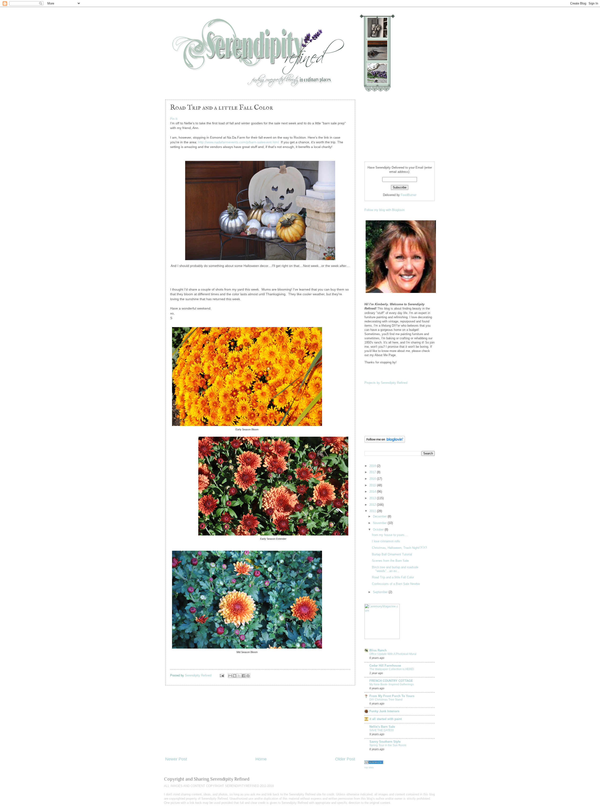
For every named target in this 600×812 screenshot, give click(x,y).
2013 (373, 498)
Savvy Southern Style (385, 741)
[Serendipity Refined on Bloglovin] (384, 441)
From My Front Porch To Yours (391, 696)
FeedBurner (408, 195)
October (379, 529)
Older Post (345, 759)
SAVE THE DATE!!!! (381, 730)
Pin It (173, 119)
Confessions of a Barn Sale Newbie (396, 584)
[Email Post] (221, 675)
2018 (373, 466)
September (381, 592)
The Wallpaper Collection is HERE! (391, 669)
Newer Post (176, 759)
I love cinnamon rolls (386, 541)
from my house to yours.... (390, 535)
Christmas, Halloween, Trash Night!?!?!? (399, 548)
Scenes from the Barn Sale (390, 560)
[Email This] (230, 675)
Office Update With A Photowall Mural (392, 654)
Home (261, 759)
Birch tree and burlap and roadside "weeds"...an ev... (395, 568)
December (380, 516)
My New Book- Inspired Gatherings (391, 684)
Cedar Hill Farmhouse (385, 665)
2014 (373, 491)
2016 (373, 478)
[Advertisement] (260, 721)
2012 (373, 504)
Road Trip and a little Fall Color (393, 577)
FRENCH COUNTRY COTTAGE (391, 681)
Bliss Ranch (378, 650)
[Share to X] (239, 675)
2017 (373, 472)
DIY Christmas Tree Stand (385, 699)
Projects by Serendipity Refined (385, 382)
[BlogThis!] (234, 675)
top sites (369, 767)
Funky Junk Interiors (384, 711)
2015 (373, 485)
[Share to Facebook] (243, 675)
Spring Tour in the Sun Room (387, 745)
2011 (373, 511)
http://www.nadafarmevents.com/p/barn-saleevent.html (238, 142)
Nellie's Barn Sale (382, 726)
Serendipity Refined (198, 675)
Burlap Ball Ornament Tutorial (392, 554)
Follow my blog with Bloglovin (384, 210)
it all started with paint (385, 719)
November (380, 523)
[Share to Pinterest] (248, 675)
